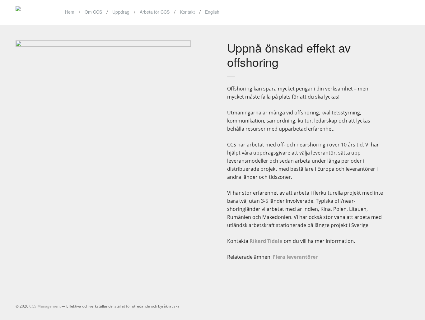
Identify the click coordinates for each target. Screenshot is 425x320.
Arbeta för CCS (155, 12)
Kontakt (187, 12)
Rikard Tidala (266, 241)
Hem (69, 12)
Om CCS (93, 12)
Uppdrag (120, 12)
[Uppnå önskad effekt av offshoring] (114, 44)
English (212, 12)
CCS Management (45, 306)
